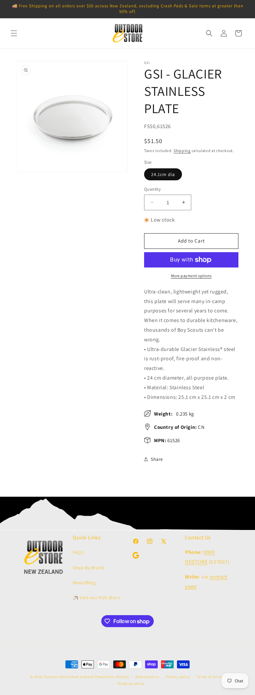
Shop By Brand (88, 568)
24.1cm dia (163, 174)
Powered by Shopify (112, 676)
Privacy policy (178, 676)
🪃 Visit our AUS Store (96, 598)
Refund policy (147, 676)
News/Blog (84, 583)
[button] (14, 33)
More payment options (191, 275)
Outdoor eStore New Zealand (69, 676)
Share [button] (157, 459)
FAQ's (78, 552)
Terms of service (210, 676)
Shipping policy (131, 683)
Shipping (182, 150)
